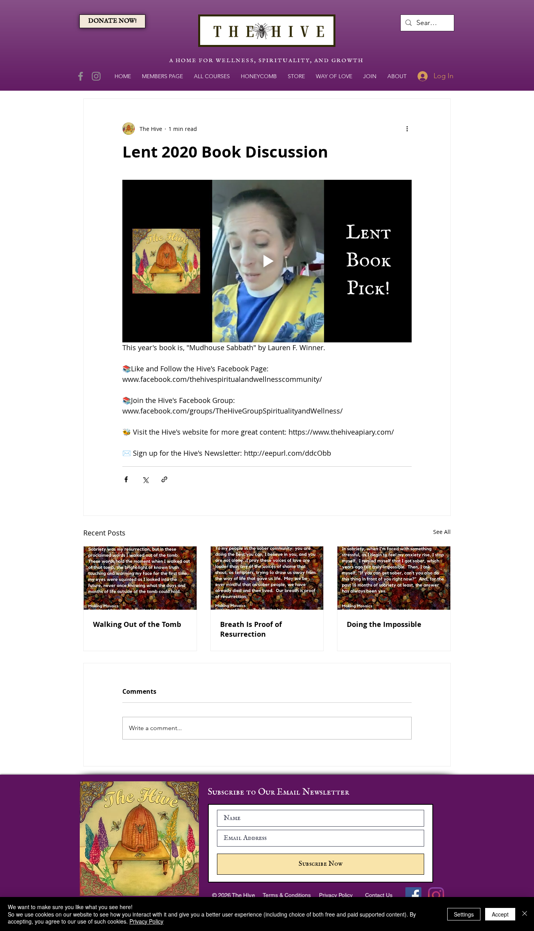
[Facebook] (80, 76)
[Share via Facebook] (126, 479)
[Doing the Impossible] (393, 578)
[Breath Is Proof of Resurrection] (267, 578)
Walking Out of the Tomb (137, 624)
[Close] (524, 914)
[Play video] (267, 261)
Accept (500, 914)
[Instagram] (96, 76)
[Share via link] (164, 479)
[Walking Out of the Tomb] (140, 578)
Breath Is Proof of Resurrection (251, 629)
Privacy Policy (146, 921)
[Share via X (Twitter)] (145, 479)
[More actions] (407, 128)
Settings (464, 914)
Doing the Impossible (384, 624)
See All (442, 531)
